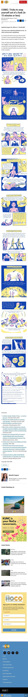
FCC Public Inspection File (8, 667)
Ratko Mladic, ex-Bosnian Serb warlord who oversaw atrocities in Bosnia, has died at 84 (18, 553)
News (12, 570)
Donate (24, 2)
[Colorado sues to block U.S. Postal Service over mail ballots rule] (5, 562)
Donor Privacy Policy (7, 673)
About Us (5, 658)
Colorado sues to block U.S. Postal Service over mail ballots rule (18, 563)
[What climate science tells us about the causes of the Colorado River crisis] (5, 573)
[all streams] (26, 695)
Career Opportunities (7, 664)
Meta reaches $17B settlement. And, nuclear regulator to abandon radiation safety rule (19, 584)
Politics (12, 560)
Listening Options (6, 661)
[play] (2, 695)
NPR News (5, 465)
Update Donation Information (9, 676)
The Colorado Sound (7, 682)
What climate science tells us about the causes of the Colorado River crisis (19, 574)
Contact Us (5, 679)
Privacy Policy (6, 670)
